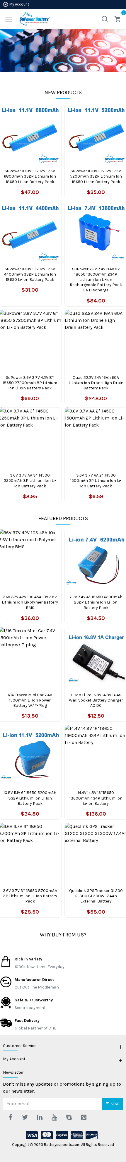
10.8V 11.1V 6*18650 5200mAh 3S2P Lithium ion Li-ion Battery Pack (30, 798)
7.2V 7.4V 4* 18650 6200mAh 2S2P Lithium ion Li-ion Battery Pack (95, 602)
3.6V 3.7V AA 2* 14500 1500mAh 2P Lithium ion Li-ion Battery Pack (95, 480)
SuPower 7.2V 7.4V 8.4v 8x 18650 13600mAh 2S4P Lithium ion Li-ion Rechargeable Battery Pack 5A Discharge (96, 280)
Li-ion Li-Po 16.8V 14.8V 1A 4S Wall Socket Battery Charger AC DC (96, 700)
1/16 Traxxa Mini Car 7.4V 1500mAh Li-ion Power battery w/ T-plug (30, 700)
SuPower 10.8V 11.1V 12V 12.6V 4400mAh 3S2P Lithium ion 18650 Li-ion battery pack (30, 274)
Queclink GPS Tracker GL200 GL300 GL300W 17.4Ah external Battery (96, 896)
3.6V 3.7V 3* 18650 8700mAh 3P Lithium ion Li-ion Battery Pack (30, 896)
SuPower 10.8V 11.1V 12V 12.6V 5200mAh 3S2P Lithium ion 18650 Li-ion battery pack (96, 176)
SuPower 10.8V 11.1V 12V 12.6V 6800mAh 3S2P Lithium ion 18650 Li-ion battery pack (30, 176)
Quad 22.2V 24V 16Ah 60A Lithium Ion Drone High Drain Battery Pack (96, 383)
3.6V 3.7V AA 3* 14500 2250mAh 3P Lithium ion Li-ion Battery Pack (30, 480)
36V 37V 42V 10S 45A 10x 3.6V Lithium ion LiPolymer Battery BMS (30, 602)
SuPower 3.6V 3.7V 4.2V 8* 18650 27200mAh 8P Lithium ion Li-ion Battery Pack (30, 383)
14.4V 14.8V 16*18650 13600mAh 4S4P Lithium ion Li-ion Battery (95, 798)
